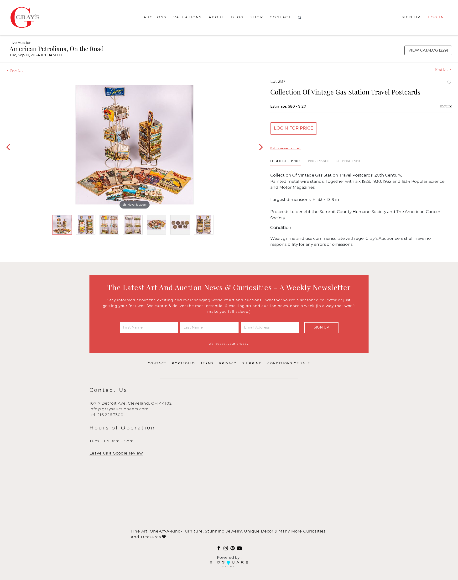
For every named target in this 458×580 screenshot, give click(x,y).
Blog (237, 17)
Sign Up (321, 327)
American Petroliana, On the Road (57, 48)
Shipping (252, 363)
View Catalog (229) (428, 50)
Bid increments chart (285, 148)
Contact (280, 17)
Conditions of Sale (288, 363)
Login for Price (293, 128)
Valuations (187, 17)
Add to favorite (449, 82)
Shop (256, 17)
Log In (436, 17)
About (216, 17)
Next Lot (441, 70)
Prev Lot (16, 70)
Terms (207, 363)
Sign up (411, 17)
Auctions (155, 17)
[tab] (285, 162)
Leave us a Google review (116, 453)
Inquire (446, 106)
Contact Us (108, 390)
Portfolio (183, 363)
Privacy (228, 363)
